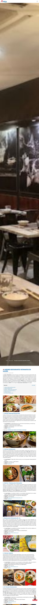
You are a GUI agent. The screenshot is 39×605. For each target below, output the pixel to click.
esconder (33, 385)
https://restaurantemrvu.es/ (13, 532)
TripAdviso (9, 498)
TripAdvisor (10, 463)
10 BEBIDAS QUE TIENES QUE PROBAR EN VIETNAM (16, 430)
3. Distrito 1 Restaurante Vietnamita (10, 389)
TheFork (9, 428)
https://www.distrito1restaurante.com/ (15, 497)
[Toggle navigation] (37, 1)
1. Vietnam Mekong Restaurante (9, 387)
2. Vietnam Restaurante (8, 388)
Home (7, 360)
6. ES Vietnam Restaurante (8, 393)
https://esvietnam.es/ (12, 601)
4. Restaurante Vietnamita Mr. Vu (10, 390)
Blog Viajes (11, 360)
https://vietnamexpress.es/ (13, 566)
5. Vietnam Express (7, 391)
